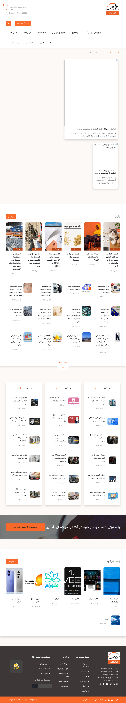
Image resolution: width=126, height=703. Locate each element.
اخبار (42, 42)
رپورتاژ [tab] (11, 216)
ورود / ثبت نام (23, 23)
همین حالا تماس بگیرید (25, 527)
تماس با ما (13, 32)
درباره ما (27, 32)
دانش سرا (29, 42)
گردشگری (75, 32)
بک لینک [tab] (12, 561)
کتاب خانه (41, 32)
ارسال (35, 686)
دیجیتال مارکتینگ (93, 32)
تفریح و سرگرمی (58, 32)
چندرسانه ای (14, 42)
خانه (52, 42)
